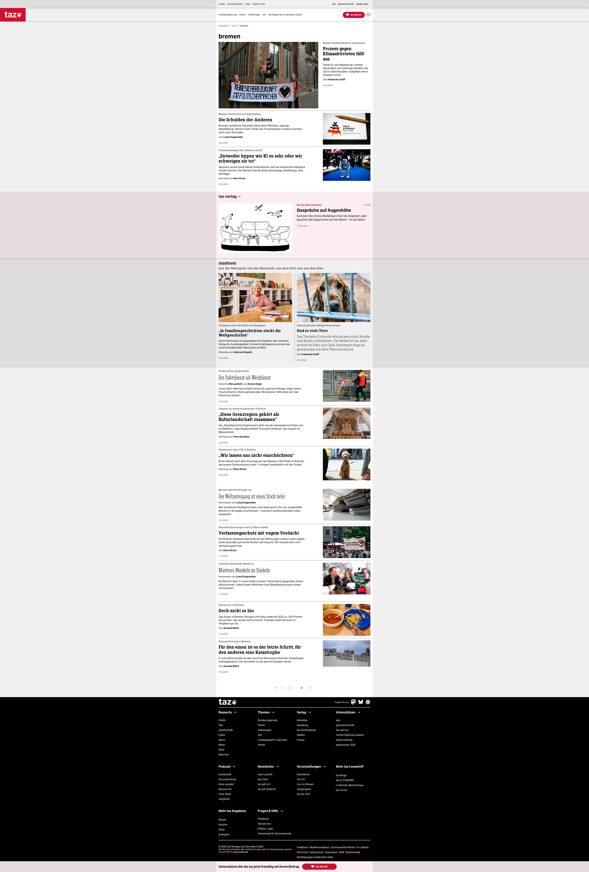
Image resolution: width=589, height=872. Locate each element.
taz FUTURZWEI (345, 780)
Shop (222, 829)
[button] (368, 15)
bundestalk (225, 774)
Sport (222, 740)
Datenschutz (316, 852)
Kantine (223, 824)
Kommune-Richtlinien (343, 847)
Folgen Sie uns (342, 702)
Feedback (263, 818)
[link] (228, 14)
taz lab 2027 (304, 794)
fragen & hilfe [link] (258, 4)
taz (228, 702)
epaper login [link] (362, 4)
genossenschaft (345, 725)
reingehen (224, 799)
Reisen (222, 819)
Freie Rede (225, 794)
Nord (234, 26)
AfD (260, 735)
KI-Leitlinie (362, 847)
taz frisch (263, 779)
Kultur (222, 735)
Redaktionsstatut (320, 847)
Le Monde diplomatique (349, 785)
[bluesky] (360, 703)
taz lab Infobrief (267, 789)
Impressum (331, 852)
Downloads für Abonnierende (274, 833)
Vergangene (304, 789)
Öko (221, 725)
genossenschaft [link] (346, 4)
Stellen (301, 735)
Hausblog (302, 725)
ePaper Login (265, 828)
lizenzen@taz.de (240, 852)
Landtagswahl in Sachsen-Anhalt (273, 742)
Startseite (223, 26)
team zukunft (265, 774)
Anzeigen (224, 834)
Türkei (261, 725)
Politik (222, 720)
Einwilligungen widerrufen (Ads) (315, 857)
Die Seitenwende (306, 730)
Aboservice (264, 823)
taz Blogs (341, 775)
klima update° (226, 784)
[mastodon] (353, 703)
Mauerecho (225, 789)
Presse (301, 740)
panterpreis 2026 (346, 744)
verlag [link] (222, 4)
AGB (342, 852)
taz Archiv (341, 790)
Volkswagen (264, 730)
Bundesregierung (267, 720)
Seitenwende (352, 852)
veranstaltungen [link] (235, 4)
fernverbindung (227, 779)
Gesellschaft (226, 730)
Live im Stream (305, 784)
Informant (303, 852)
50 (301, 688)
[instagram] (368, 703)
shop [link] (247, 4)
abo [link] (334, 4)
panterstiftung (344, 740)
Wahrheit (224, 754)
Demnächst (303, 774)
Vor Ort (301, 779)
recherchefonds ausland (350, 735)
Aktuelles (302, 720)
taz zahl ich (342, 730)
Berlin (222, 744)
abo (338, 720)
